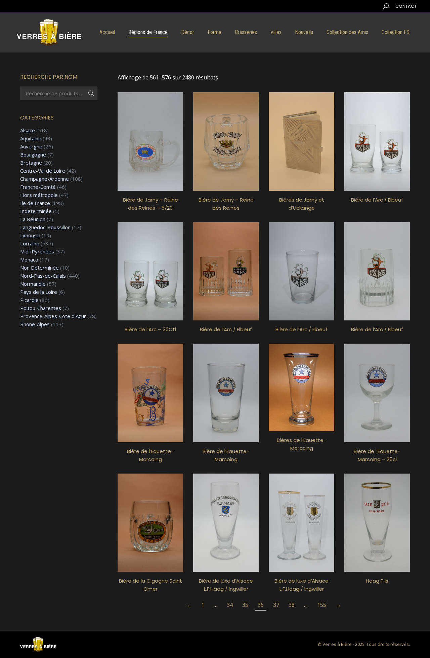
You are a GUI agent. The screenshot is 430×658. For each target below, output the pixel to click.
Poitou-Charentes (40, 308)
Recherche (90, 93)
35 (245, 605)
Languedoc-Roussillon (45, 227)
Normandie (33, 284)
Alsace (27, 130)
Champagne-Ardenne (44, 179)
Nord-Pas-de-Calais (43, 276)
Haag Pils (377, 580)
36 (261, 605)
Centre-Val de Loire (42, 171)
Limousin (30, 235)
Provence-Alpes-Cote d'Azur (53, 316)
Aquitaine (30, 138)
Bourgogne (33, 154)
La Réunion (32, 219)
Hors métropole (39, 195)
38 (292, 605)
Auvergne (31, 146)
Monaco (29, 259)
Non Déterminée (39, 268)
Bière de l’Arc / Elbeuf (377, 199)
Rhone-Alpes (35, 324)
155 (321, 605)
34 (230, 605)
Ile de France (35, 203)
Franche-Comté (38, 187)
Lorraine (29, 243)
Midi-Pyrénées (37, 251)
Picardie (29, 300)
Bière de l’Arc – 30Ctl (150, 329)
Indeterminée (36, 211)
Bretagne (31, 163)
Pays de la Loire (38, 292)
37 (276, 605)
